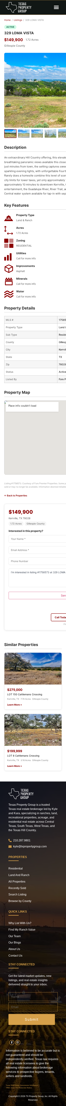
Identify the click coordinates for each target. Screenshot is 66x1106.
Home (7, 20)
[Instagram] (17, 1042)
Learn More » (14, 704)
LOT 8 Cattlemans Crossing (23, 755)
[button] (56, 7)
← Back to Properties (15, 495)
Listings (18, 20)
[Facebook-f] (11, 1042)
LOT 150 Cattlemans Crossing (24, 694)
